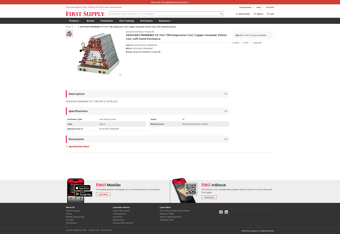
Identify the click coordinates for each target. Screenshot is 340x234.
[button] (75, 21)
